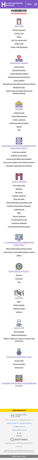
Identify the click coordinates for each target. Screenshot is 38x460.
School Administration (19, 116)
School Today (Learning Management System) (19, 252)
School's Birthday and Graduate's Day (19, 203)
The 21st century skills (19, 40)
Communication (19, 113)
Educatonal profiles (19, 70)
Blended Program (19, 87)
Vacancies (19, 436)
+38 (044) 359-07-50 (12, 423)
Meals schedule (19, 305)
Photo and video (19, 199)
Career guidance (19, 81)
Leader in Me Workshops (19, 47)
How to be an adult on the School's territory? (19, 162)
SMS (19, 130)
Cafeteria (19, 312)
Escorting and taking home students (19, 159)
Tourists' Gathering (19, 216)
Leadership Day (19, 209)
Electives (19, 275)
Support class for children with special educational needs (19, 92)
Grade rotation (19, 67)
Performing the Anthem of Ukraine (19, 206)
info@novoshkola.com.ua (19, 430)
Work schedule (19, 332)
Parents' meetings (19, 120)
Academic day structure (19, 156)
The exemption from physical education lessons (19, 84)
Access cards (19, 361)
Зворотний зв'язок (19, 410)
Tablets (19, 255)
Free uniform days (19, 185)
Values (19, 37)
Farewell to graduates (19, 223)
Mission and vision (19, 30)
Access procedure (19, 364)
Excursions (19, 279)
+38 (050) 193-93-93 (25, 423)
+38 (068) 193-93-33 (19, 427)
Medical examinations (19, 335)
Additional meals (19, 309)
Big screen (19, 192)
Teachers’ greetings (19, 196)
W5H (19, 213)
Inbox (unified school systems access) (19, 249)
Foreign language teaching (19, 74)
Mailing (19, 127)
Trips (19, 282)
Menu (29, 4)
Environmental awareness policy (19, 227)
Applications (19, 368)
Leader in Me (19, 44)
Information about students (19, 123)
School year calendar (19, 152)
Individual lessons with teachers (19, 77)
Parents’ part (19, 33)
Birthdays (19, 189)
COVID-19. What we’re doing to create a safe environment (19, 340)
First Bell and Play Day (19, 220)
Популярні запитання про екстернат (19, 166)
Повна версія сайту (19, 456)
